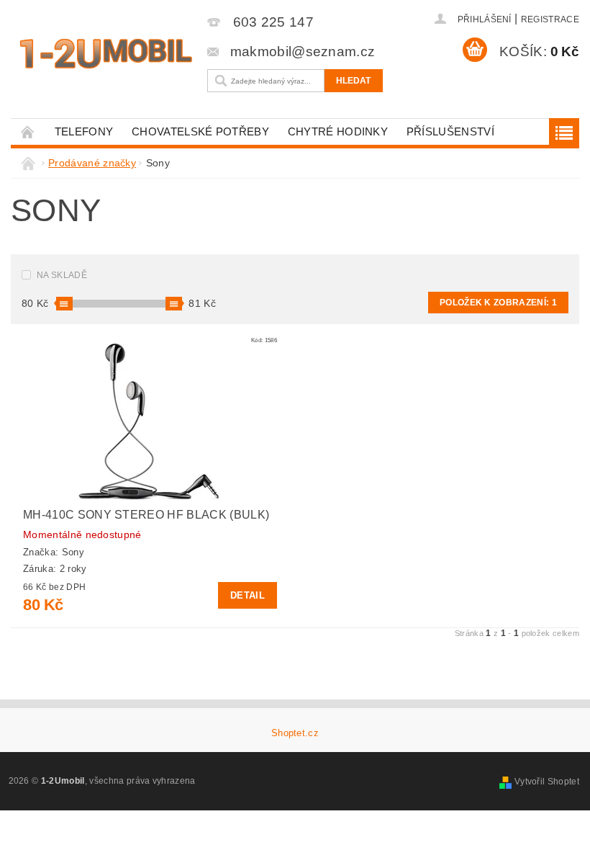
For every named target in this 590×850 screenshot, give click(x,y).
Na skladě (62, 275)
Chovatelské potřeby (200, 131)
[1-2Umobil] (105, 53)
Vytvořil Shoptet (546, 782)
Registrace (550, 19)
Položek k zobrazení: (498, 303)
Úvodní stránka (28, 131)
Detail (247, 595)
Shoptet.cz (295, 733)
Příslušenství (450, 131)
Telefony (84, 131)
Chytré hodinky (338, 131)
